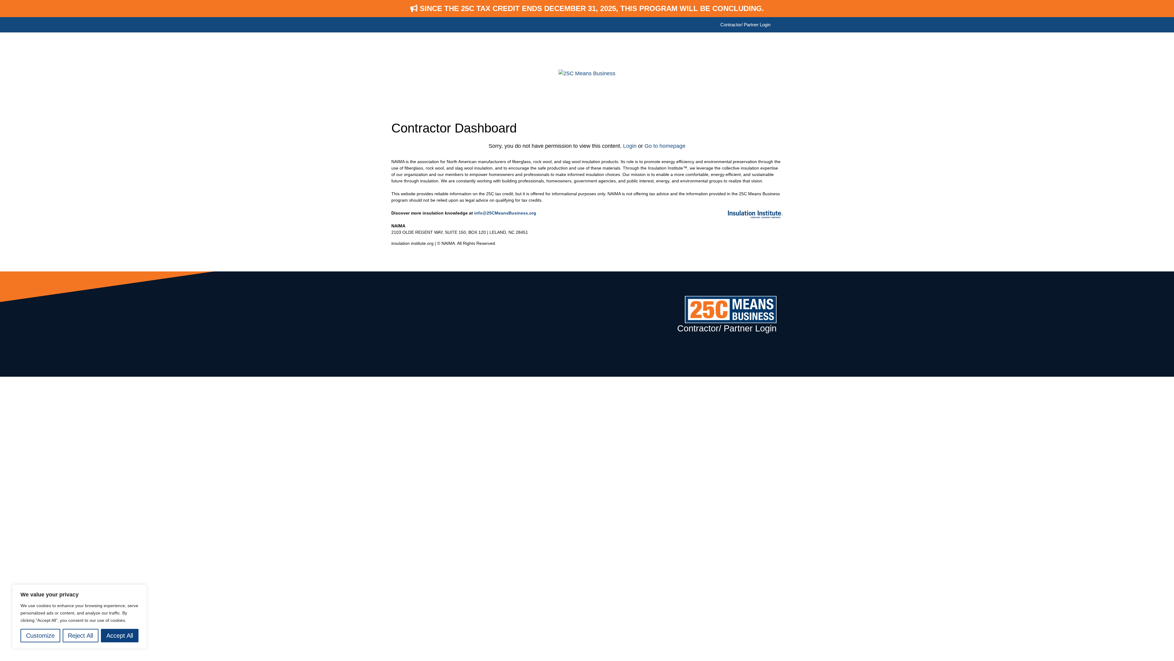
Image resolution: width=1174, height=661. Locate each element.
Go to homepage (664, 146)
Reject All (80, 635)
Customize (40, 635)
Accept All (119, 635)
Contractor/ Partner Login (745, 24)
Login (630, 146)
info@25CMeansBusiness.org (505, 213)
